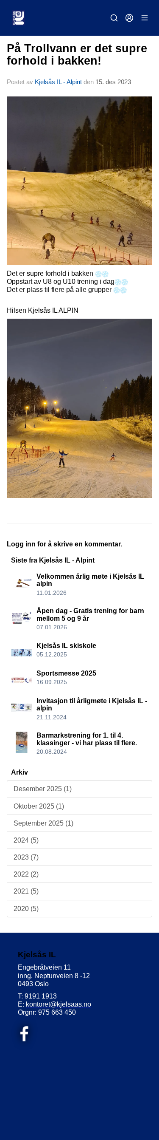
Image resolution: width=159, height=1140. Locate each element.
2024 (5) (26, 840)
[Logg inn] (129, 17)
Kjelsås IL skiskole (66, 645)
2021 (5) (26, 891)
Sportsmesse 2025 (66, 673)
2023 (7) (26, 857)
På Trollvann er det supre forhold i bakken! (77, 54)
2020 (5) (26, 908)
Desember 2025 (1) (43, 788)
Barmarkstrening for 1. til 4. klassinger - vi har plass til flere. (86, 739)
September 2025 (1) (43, 823)
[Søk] (114, 17)
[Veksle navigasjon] (144, 17)
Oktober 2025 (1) (39, 806)
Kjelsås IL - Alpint (58, 81)
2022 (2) (26, 874)
